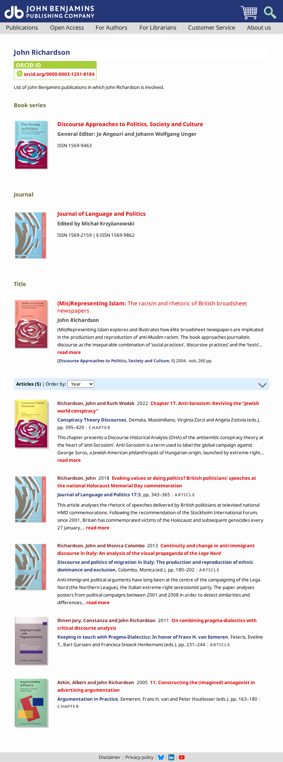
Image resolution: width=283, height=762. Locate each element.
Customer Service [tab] (211, 27)
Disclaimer (110, 757)
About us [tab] (259, 27)
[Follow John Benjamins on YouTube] (182, 757)
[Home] (49, 8)
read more (69, 352)
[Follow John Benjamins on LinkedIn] (171, 757)
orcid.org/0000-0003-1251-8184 (59, 74)
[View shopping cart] (249, 19)
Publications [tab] (22, 27)
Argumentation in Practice (87, 699)
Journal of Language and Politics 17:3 (99, 494)
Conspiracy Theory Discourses (91, 420)
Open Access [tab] (67, 27)
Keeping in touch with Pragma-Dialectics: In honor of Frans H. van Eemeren (142, 637)
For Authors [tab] (111, 27)
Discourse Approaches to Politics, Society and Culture (114, 361)
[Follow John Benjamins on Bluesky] (161, 757)
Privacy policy (139, 757)
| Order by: (41, 384)
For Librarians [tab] (157, 27)
